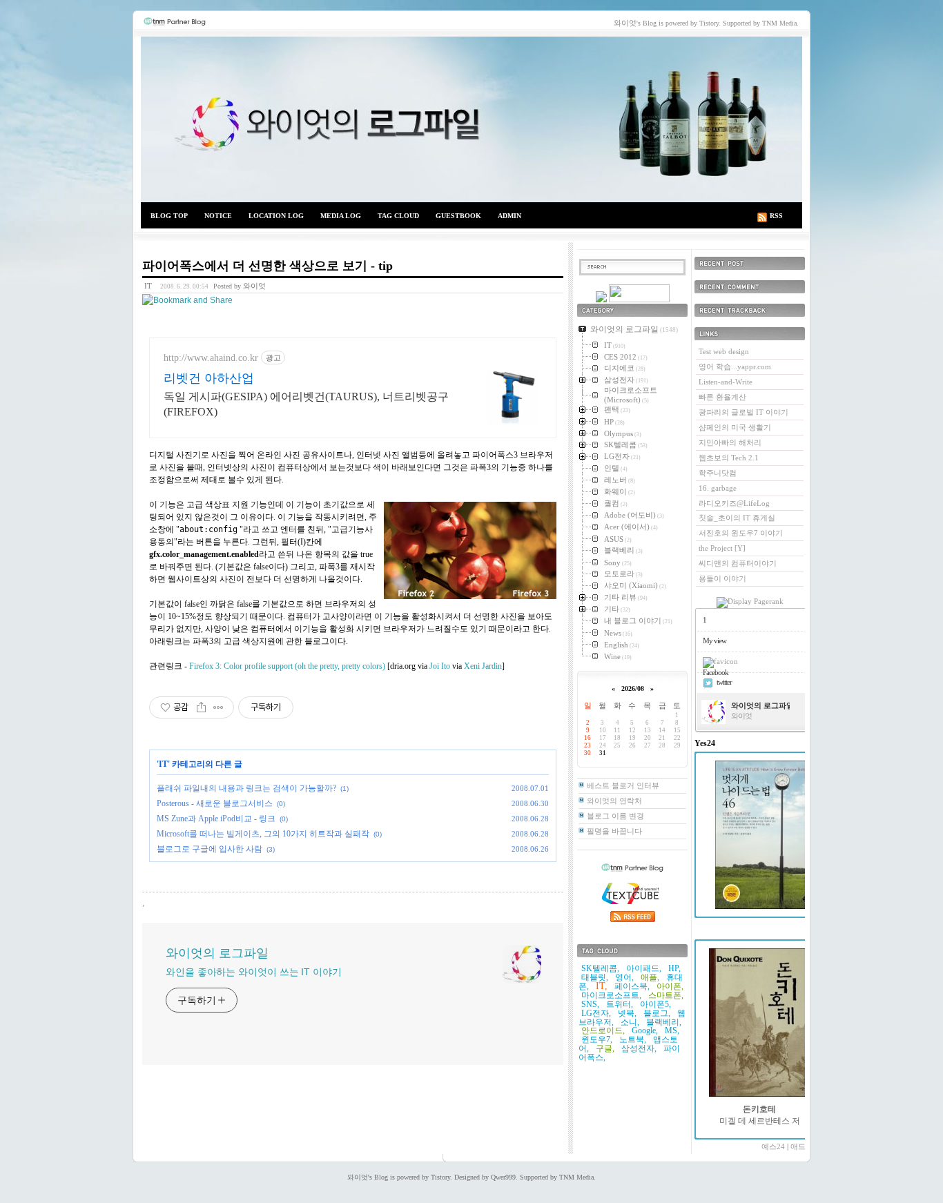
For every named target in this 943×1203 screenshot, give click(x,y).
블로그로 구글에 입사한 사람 (209, 849)
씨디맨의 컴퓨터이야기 (738, 563)
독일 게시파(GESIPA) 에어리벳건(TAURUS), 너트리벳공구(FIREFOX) (306, 404)
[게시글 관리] (218, 707)
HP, (674, 968)
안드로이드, (603, 1030)
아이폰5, (655, 1004)
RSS (776, 215)
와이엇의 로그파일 (471, 119)
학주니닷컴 (718, 473)
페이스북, (632, 986)
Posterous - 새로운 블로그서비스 (215, 803)
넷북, (627, 1013)
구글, (605, 1048)
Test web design (724, 351)
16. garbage (718, 488)
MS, (672, 1030)
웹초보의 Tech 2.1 (729, 457)
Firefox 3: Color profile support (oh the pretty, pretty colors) (287, 666)
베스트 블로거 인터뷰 (623, 785)
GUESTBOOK (458, 215)
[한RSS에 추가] (601, 299)
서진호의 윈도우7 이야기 (741, 533)
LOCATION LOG (276, 215)
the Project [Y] (722, 548)
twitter (724, 682)
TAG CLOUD (398, 215)
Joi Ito (439, 666)
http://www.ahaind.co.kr (211, 358)
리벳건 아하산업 (209, 378)
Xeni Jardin (483, 666)
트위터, (619, 1004)
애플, (650, 977)
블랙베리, (663, 1022)
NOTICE (218, 215)
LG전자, (596, 1013)
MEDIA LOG (340, 215)
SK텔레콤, (600, 968)
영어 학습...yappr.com (735, 366)
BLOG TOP (169, 215)
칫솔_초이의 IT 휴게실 (737, 518)
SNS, (590, 1004)
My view (714, 640)
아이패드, (643, 968)
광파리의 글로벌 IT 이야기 (743, 412)
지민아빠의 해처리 (730, 442)
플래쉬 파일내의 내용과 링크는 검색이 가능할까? (246, 788)
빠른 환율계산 (722, 397)
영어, (624, 977)
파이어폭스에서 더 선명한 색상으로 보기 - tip (267, 266)
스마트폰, (665, 995)
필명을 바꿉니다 (614, 831)
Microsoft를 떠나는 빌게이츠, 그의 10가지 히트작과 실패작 (263, 834)
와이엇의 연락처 (614, 800)
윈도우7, (596, 1039)
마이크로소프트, (611, 995)
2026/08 (632, 688)
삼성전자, (639, 1048)
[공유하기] (201, 707)
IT (148, 286)
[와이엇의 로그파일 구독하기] (639, 299)
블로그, (656, 1013)
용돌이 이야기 (722, 578)
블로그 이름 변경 (615, 816)
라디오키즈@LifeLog (734, 503)
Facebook (715, 672)
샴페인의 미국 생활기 (735, 427)
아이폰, (670, 986)
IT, (601, 986)
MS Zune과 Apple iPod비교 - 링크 (216, 818)
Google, (645, 1030)
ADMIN (509, 215)
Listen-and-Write (725, 382)
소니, (630, 1022)
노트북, (632, 1039)
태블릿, (594, 977)
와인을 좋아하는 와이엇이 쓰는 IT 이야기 (254, 971)
